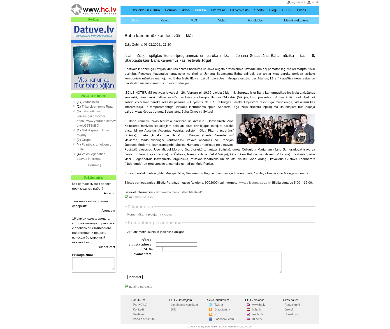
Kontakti (138, 309)
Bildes (301, 10)
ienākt (315, 2)
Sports (259, 10)
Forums (171, 10)
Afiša (186, 10)
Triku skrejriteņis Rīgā (97, 106)
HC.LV (287, 10)
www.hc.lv (258, 304)
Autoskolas (91, 102)
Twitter (218, 304)
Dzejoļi (289, 309)
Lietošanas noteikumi (185, 304)
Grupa (86, 139)
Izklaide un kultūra (146, 10)
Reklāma (138, 314)
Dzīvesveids (239, 10)
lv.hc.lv (257, 309)
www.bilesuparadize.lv (254, 182)
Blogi (272, 10)
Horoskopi (291, 314)
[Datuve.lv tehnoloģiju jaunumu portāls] (93, 88)
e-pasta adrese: (141, 244)
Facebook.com (224, 319)
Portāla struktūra (144, 319)
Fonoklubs (255, 20)
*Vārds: (147, 239)
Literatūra (218, 10)
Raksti (164, 20)
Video (222, 20)
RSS (217, 314)
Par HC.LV (140, 304)
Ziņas (135, 20)
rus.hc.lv (258, 314)
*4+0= (148, 249)
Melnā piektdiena (296, 20)
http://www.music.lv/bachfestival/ (179, 192)
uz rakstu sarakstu (141, 197)
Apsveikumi (292, 304)
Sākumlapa (125, 10)
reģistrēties (298, 2)
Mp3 (194, 20)
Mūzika (200, 10)
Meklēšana (314, 10)
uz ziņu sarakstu (140, 286)
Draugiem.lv (222, 309)
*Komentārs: (143, 254)
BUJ (173, 309)
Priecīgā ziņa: (82, 255)
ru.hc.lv (257, 319)
